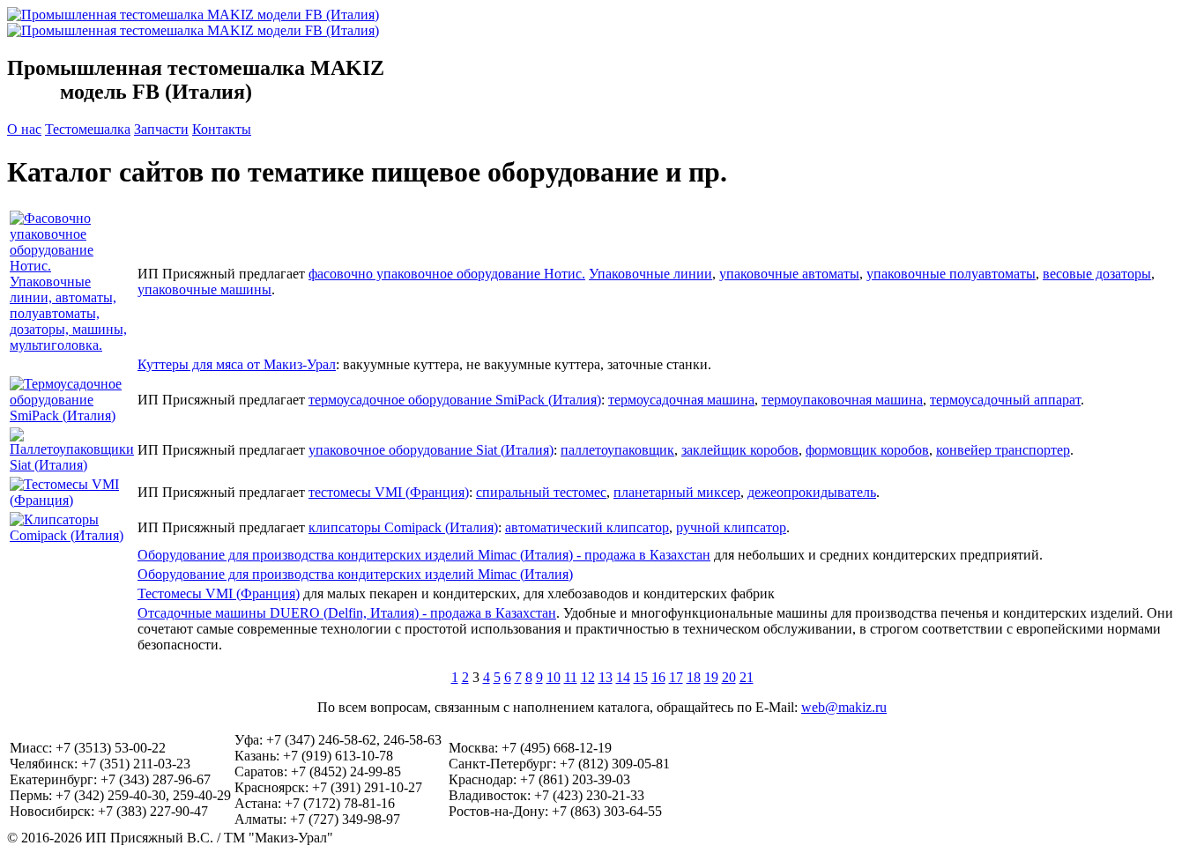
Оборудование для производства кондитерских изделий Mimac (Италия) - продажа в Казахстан (423, 554)
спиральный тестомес (541, 492)
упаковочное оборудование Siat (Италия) (431, 449)
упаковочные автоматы (789, 273)
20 (729, 677)
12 (588, 677)
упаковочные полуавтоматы (951, 273)
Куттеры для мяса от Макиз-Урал (236, 364)
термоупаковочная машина (842, 399)
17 (676, 677)
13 (605, 677)
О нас (24, 129)
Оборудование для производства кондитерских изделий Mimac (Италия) (355, 574)
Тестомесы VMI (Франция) (218, 593)
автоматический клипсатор (587, 527)
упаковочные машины (204, 289)
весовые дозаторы (1097, 273)
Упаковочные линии (650, 273)
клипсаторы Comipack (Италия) (403, 527)
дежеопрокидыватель (811, 492)
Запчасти (161, 129)
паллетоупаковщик (617, 449)
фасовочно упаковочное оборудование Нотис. (446, 273)
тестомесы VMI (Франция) (388, 492)
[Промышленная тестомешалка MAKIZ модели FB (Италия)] (193, 30)
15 (641, 677)
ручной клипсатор (731, 527)
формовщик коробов (867, 449)
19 (711, 677)
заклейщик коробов (740, 449)
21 (746, 677)
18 (694, 677)
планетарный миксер (676, 492)
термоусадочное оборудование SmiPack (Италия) (454, 399)
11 (570, 677)
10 (553, 677)
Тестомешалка (87, 129)
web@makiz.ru (844, 707)
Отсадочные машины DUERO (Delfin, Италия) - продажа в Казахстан (346, 612)
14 (623, 677)
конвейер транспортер (1003, 449)
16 (658, 677)
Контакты (221, 129)
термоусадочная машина (681, 399)
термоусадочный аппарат (1005, 399)
